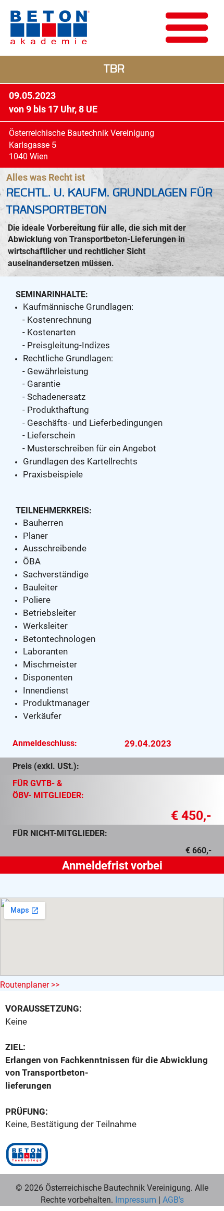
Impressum (135, 1199)
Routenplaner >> (29, 984)
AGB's (172, 1199)
